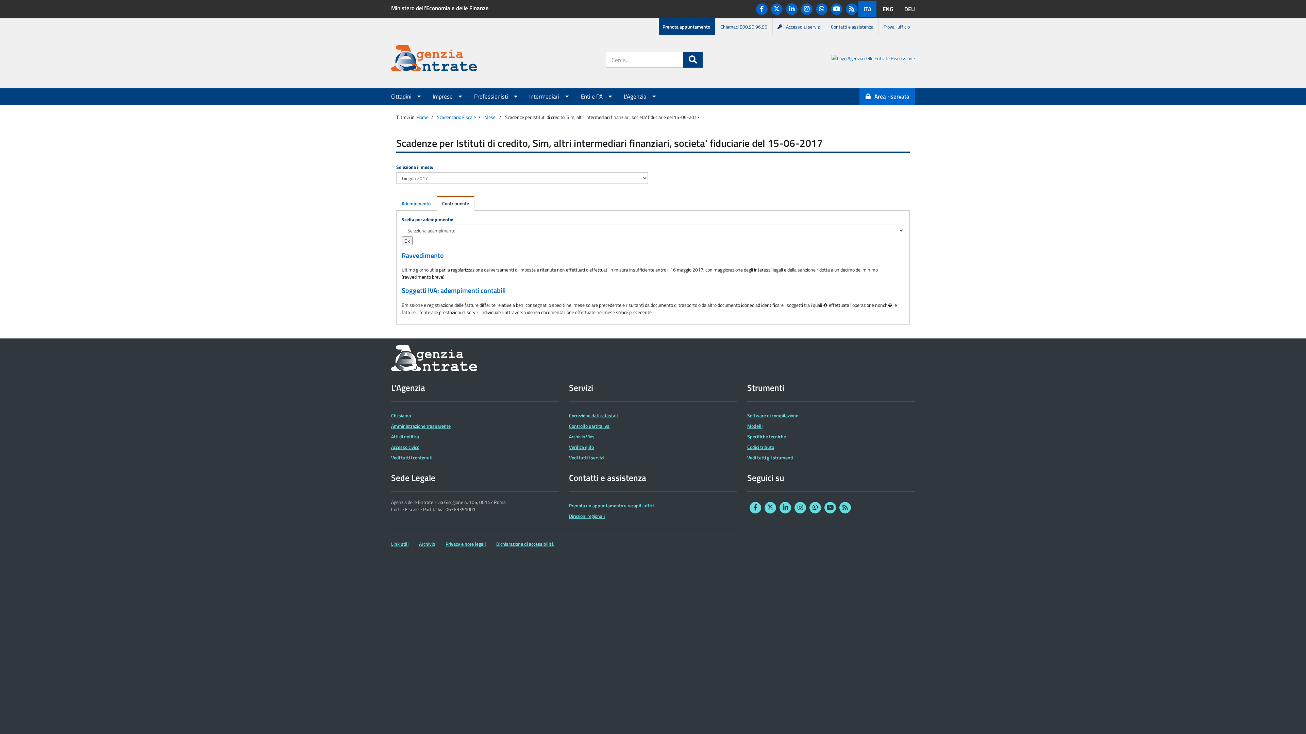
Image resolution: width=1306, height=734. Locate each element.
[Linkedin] (792, 9)
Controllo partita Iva (589, 426)
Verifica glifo (581, 447)
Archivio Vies (582, 436)
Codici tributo (760, 447)
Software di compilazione (772, 415)
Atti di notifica (405, 436)
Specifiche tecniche (766, 436)
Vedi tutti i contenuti (411, 457)
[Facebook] (762, 9)
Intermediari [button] (545, 96)
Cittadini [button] (402, 96)
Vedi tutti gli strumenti (770, 457)
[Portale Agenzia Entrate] (434, 59)
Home (423, 117)
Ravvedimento (423, 255)
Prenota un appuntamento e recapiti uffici (611, 505)
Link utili (399, 543)
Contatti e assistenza (852, 26)
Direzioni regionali (587, 516)
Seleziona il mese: (414, 167)
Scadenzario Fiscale (456, 117)
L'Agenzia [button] (636, 96)
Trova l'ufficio (897, 26)
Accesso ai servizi (803, 26)
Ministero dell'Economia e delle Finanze (440, 8)
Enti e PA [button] (592, 96)
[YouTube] (836, 9)
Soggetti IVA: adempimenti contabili (454, 290)
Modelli (755, 426)
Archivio (427, 543)
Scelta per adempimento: (427, 219)
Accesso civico (405, 447)
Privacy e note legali (466, 543)
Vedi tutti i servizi (586, 457)
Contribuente (455, 203)
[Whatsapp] (821, 9)
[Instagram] (807, 9)
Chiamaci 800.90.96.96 (743, 26)
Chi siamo (401, 415)
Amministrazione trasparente (421, 426)
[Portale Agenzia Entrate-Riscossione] (873, 59)
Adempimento (416, 203)
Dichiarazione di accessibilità (525, 543)
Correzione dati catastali (593, 415)
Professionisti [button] (491, 96)
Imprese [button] (443, 96)
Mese (490, 117)
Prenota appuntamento (686, 26)
